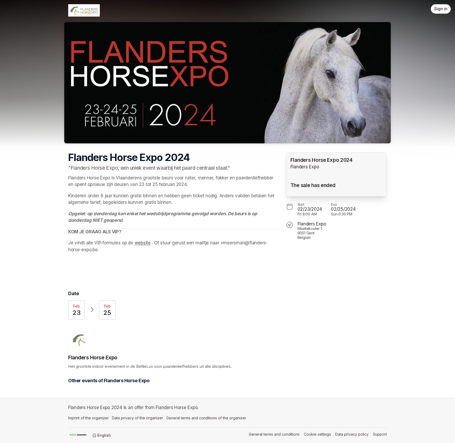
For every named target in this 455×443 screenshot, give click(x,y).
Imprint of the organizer (88, 418)
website (143, 242)
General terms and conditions (274, 434)
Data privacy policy (352, 434)
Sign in (440, 8)
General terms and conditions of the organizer (206, 418)
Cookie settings (317, 434)
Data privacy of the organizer (137, 418)
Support (380, 434)
